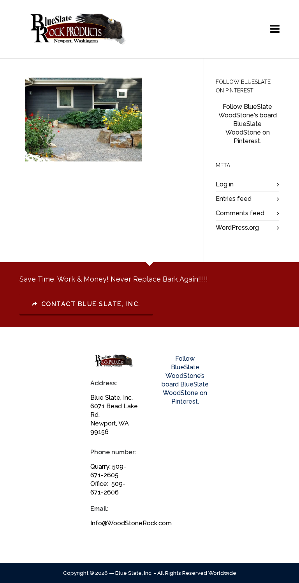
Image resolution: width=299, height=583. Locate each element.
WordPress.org (237, 227)
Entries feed (234, 198)
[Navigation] (275, 29)
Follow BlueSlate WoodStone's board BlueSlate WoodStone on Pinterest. (247, 124)
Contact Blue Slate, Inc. (91, 304)
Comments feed (240, 213)
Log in (225, 184)
